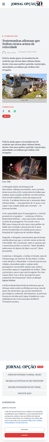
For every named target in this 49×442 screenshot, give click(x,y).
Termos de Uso (21, 423)
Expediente (8, 402)
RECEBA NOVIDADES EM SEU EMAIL (24, 387)
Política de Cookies (34, 420)
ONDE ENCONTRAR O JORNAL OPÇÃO (24, 375)
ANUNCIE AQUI (24, 393)
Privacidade (9, 408)
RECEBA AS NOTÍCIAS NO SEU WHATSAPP (24, 381)
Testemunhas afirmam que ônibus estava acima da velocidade (21, 44)
